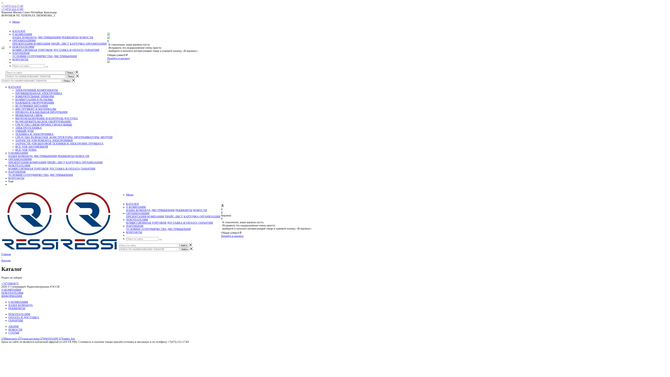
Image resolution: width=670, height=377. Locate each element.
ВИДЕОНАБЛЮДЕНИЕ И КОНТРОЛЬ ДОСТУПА (46, 118)
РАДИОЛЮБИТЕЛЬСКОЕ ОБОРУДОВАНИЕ (43, 121)
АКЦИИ (13, 326)
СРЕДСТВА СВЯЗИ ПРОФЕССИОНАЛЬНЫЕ (43, 124)
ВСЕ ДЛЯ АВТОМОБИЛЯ (31, 146)
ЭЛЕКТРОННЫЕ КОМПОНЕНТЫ (36, 90)
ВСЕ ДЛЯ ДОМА (26, 149)
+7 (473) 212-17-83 (12, 6)
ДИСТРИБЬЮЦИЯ (49, 37)
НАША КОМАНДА (24, 37)
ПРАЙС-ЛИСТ (60, 43)
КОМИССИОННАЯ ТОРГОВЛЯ (32, 50)
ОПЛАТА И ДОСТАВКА (23, 317)
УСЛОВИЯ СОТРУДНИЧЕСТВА (32, 56)
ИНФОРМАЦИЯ (11, 296)
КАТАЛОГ (14, 87)
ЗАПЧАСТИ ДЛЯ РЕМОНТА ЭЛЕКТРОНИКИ (44, 140)
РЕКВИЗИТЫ (70, 37)
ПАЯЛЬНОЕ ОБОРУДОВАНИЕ (34, 102)
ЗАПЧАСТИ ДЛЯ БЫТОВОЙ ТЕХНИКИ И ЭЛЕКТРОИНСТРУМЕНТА (59, 143)
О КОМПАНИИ (18, 152)
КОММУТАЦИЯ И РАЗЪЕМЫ (34, 99)
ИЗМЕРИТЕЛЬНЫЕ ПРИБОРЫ (34, 96)
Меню (16, 21)
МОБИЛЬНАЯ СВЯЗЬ (28, 115)
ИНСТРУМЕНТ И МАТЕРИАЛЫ (35, 109)
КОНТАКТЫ (16, 178)
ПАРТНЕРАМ (16, 171)
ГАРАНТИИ (92, 50)
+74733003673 (9, 283)
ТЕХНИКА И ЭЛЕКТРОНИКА (34, 134)
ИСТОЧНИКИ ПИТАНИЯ (31, 105)
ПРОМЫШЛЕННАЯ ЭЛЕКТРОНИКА (38, 93)
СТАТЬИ (13, 332)
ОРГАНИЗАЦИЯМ (20, 159)
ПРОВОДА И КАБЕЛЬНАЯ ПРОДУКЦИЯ (41, 112)
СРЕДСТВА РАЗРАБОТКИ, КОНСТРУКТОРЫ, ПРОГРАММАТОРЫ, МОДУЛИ (64, 137)
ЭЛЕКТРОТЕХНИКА (28, 127)
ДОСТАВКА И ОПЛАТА (68, 50)
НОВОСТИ (86, 37)
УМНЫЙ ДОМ (24, 131)
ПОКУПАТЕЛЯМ (19, 165)
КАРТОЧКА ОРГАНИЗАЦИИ (88, 43)
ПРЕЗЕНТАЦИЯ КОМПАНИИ (31, 43)
